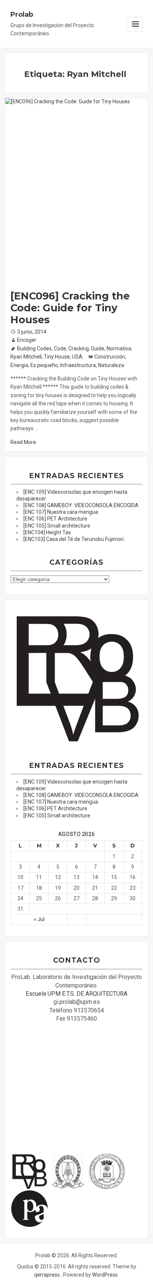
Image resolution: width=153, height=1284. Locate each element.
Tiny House (57, 357)
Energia (19, 365)
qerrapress (47, 1275)
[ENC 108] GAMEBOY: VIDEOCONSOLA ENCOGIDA (81, 505)
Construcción (109, 357)
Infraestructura (78, 365)
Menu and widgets (135, 24)
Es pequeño (44, 365)
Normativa (119, 348)
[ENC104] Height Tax (47, 532)
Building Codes (34, 348)
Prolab (21, 14)
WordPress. (105, 1275)
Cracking (78, 348)
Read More (23, 442)
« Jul (39, 919)
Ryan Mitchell (26, 357)
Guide (97, 348)
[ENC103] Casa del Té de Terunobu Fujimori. (74, 539)
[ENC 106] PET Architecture (55, 519)
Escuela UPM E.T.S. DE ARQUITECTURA (76, 993)
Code (60, 348)
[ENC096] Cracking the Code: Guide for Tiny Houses (70, 308)
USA (77, 357)
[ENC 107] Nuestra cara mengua (60, 512)
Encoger (26, 340)
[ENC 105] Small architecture (56, 526)
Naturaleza (111, 365)
